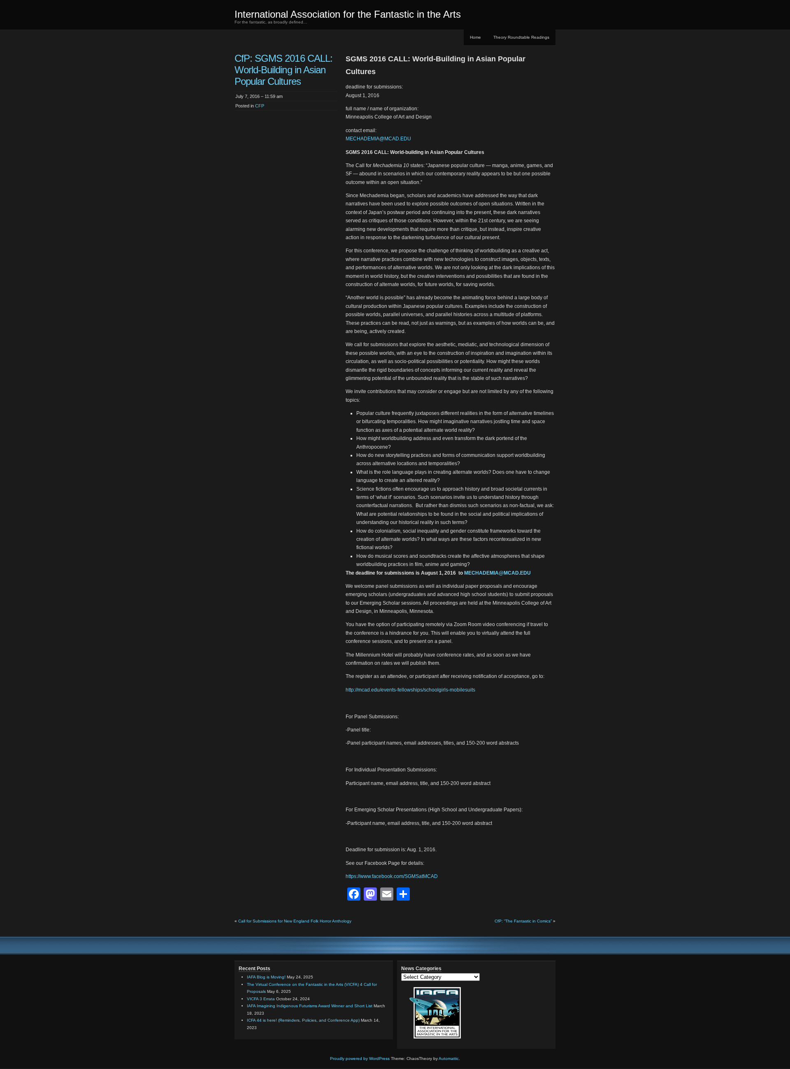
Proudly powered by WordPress (360, 1058)
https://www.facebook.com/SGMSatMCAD (392, 876)
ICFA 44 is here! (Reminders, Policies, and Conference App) (303, 1020)
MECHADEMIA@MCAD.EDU (378, 139)
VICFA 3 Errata (261, 999)
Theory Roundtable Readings (521, 37)
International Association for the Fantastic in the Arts (348, 14)
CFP (259, 105)
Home (475, 37)
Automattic (449, 1058)
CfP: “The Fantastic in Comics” (523, 921)
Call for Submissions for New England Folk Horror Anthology (294, 921)
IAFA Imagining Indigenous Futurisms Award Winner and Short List (309, 1006)
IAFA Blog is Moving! (266, 977)
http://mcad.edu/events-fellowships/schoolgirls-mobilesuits (410, 690)
